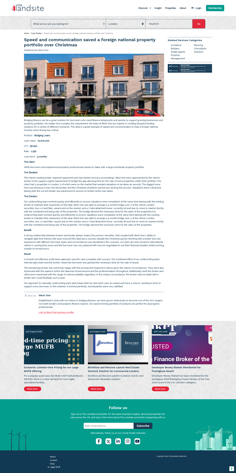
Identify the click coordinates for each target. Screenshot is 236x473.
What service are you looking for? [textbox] (51, 24)
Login (198, 8)
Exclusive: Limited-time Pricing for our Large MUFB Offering (51, 369)
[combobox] (68, 21)
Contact (53, 460)
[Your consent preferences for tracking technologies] (231, 468)
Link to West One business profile (56, 312)
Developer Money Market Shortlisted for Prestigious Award (176, 369)
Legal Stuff (55, 467)
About (53, 457)
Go (198, 24)
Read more (32, 389)
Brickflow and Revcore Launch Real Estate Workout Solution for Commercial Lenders (113, 369)
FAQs (52, 464)
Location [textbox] (113, 24)
